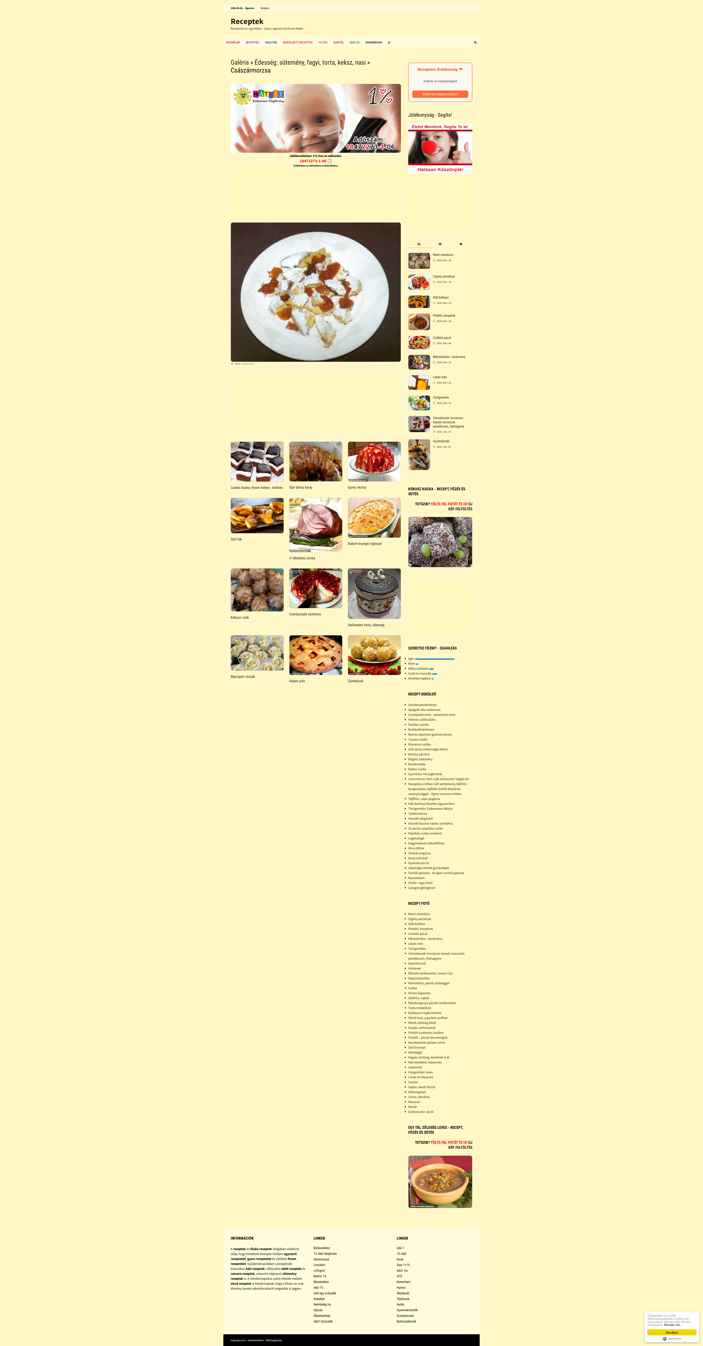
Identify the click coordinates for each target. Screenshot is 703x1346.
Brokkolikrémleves (421, 729)
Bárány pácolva (418, 754)
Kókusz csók (240, 617)
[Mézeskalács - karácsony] (419, 357)
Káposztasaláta (418, 978)
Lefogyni (319, 1270)
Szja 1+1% (403, 1265)
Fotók (323, 42)
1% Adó (401, 1254)
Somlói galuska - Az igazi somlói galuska (436, 873)
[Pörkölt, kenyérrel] (419, 316)
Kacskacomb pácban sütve (426, 1042)
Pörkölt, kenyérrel (444, 315)
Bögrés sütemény (420, 759)
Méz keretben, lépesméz (425, 1062)
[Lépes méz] (419, 377)
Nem (412, 663)
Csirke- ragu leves (420, 883)
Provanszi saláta (419, 744)
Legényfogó (416, 838)
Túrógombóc (441, 397)
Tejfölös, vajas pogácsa (424, 799)
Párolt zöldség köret (422, 1023)
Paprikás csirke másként (425, 833)
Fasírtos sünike (418, 724)
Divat (400, 1259)
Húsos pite (297, 681)
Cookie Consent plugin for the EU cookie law (672, 1339)
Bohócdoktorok (406, 1321)
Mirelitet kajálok (419, 678)
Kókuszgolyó (417, 1092)
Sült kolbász (441, 297)
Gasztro (271, 42)
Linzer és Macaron (420, 1077)
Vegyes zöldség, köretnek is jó (428, 1057)
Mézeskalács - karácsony (449, 357)
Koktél (338, 42)
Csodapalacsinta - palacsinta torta (431, 714)
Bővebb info (672, 1324)
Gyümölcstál (441, 441)
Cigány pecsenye (444, 276)
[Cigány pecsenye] (419, 277)
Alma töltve (416, 848)
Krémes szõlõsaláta (421, 719)
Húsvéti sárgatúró (420, 818)
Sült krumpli (416, 1047)
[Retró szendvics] (419, 255)
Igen (411, 658)
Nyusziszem (416, 878)
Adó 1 (400, 1248)
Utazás (318, 1310)
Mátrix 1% (320, 1276)
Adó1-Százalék (323, 1321)
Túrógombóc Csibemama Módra (430, 808)
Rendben (672, 1332)
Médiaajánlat (274, 1340)
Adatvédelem (256, 1340)
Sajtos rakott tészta (421, 1087)
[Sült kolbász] (419, 298)
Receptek (247, 21)
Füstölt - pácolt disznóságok (428, 1037)
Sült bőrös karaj (300, 487)
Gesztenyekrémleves (422, 705)
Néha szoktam (418, 668)
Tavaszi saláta (417, 739)
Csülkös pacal (442, 338)
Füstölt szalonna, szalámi (426, 1032)
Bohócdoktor (322, 1248)
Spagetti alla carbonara (424, 710)
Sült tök (236, 539)
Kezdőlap (233, 42)
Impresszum (238, 1340)
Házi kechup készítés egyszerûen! (431, 803)
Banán (412, 1107)
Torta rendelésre (419, 1008)
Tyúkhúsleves (417, 813)
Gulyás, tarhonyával (422, 1027)
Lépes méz (440, 377)
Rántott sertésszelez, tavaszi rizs (430, 973)
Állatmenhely (322, 1316)
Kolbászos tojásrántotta (424, 1013)
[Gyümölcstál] (419, 442)
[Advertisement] (316, 193)
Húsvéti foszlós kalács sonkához (430, 823)
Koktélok (319, 1299)
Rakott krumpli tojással (365, 543)
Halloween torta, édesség (366, 625)
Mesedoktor (321, 1282)
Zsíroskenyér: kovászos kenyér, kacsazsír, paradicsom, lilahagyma (448, 422)
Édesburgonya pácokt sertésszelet (432, 1003)
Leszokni (319, 1265)
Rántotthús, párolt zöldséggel (428, 983)
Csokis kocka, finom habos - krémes (257, 487)
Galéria (240, 62)
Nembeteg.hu (322, 1304)
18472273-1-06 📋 (316, 160)
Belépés (265, 8)
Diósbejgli (415, 1052)
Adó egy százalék (325, 1293)
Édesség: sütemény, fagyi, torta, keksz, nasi (310, 62)
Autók (400, 1304)
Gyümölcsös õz (418, 863)
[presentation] (418, 244)
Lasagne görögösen (421, 888)
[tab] (418, 244)
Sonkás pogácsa (419, 853)
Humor (401, 1287)
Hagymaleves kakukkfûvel (426, 843)
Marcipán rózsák (243, 676)
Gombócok (355, 681)
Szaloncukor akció (421, 1112)
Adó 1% (355, 42)
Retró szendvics (443, 255)
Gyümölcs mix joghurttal (425, 774)
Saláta (412, 988)
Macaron (414, 1102)
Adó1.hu (402, 1270)
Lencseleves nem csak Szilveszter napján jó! (438, 779)
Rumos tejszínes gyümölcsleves (430, 734)
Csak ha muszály (420, 673)
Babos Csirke (417, 769)
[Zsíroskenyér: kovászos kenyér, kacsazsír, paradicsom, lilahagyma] (419, 418)
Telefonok (403, 1299)
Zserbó (413, 1082)
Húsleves (414, 968)
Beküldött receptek (298, 42)
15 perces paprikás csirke (425, 828)
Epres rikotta (357, 487)
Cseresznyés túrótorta (305, 614)
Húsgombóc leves (420, 1072)
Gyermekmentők (407, 1310)
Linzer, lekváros (419, 1097)
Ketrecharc (403, 1282)
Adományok (373, 42)
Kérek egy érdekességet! (440, 94)
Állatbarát (403, 1293)
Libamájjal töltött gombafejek (428, 868)
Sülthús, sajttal (418, 998)
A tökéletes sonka (302, 558)
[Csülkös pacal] (419, 338)
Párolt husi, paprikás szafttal (427, 1018)
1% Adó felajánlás (325, 1254)
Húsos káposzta (419, 993)
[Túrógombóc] (419, 398)
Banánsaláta (417, 764)
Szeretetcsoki (405, 1316)
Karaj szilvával (418, 858)
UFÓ (399, 1276)
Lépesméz (415, 1067)
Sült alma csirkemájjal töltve (428, 749)
